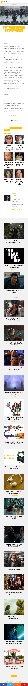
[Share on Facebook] (3, 684)
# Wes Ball (6, 128)
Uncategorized (14, 294)
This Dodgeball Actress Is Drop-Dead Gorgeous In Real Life (19, 182)
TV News (14, 347)
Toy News (14, 421)
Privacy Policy (20, 682)
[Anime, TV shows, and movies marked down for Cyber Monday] (14, 358)
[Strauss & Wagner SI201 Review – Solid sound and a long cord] (14, 482)
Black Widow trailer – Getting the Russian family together (14, 319)
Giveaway (7, 553)
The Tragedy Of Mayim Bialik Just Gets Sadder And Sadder (9, 148)
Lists (7, 450)
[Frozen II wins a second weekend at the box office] (14, 383)
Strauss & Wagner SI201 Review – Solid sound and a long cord (14, 492)
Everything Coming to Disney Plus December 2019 (14, 344)
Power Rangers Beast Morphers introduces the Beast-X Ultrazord (14, 241)
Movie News (7, 129)
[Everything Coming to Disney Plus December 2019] (14, 333)
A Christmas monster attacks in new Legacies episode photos (14, 593)
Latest (14, 676)
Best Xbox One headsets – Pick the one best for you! (14, 467)
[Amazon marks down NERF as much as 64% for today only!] (14, 432)
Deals (7, 351)
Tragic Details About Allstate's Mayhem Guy (19, 147)
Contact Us (15, 682)
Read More (14, 209)
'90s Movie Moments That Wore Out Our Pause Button (19, 164)
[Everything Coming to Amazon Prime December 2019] (14, 657)
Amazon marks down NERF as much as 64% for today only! (14, 443)
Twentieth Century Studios (15, 128)
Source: (11, 120)
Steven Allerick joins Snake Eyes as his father (14, 291)
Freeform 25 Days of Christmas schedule (14, 517)
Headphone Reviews (14, 495)
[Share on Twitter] (10, 684)
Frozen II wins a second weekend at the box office (14, 393)
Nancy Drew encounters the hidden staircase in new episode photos (14, 642)
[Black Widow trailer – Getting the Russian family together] (14, 308)
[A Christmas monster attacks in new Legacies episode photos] (14, 582)
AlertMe (5, 100)
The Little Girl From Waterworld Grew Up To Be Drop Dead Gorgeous (8, 165)
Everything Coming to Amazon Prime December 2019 (14, 667)
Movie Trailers (14, 269)
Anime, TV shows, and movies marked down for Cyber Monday (14, 368)
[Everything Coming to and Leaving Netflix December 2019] (14, 534)
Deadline (16, 120)
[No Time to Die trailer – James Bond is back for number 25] (14, 256)
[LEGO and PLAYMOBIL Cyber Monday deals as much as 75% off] (14, 407)
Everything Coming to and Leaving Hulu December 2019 (14, 618)
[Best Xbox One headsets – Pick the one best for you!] (14, 457)
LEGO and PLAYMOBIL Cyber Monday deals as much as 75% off (14, 418)
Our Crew (6, 682)
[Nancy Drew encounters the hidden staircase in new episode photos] (14, 632)
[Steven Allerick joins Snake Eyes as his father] (14, 280)
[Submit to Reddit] (17, 684)
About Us (10, 682)
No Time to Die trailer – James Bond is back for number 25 (14, 266)
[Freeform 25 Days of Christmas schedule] (14, 506)
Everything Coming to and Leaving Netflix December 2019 (14, 545)
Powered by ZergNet (20, 186)
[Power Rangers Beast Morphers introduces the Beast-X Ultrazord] (14, 231)
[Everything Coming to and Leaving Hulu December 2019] (14, 607)
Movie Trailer (8, 249)
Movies (14, 371)
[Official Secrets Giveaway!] (14, 559)
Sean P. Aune (14, 196)
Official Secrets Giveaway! (14, 569)
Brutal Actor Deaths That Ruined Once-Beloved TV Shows (8, 181)
